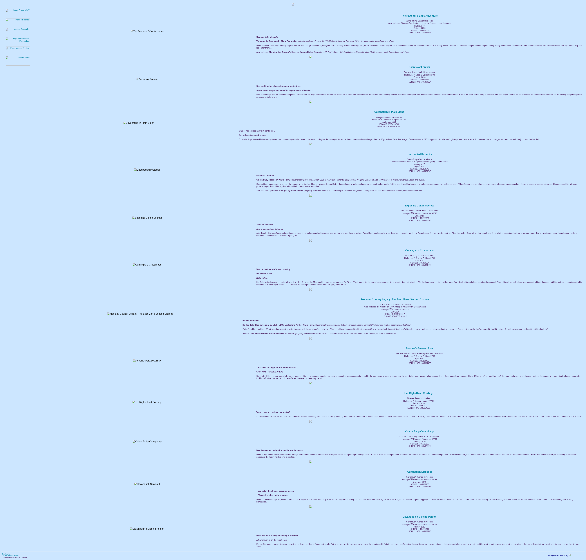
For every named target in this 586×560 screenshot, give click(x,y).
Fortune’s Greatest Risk (419, 348)
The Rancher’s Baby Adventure (419, 15)
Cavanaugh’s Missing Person (419, 516)
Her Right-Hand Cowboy (418, 393)
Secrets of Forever (419, 67)
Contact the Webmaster (10, 555)
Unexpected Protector (419, 154)
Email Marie (6, 554)
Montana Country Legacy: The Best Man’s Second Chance (395, 299)
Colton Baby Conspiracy (419, 431)
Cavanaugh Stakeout (419, 472)
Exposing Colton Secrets (419, 205)
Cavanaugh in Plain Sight (389, 112)
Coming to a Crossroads (419, 250)
